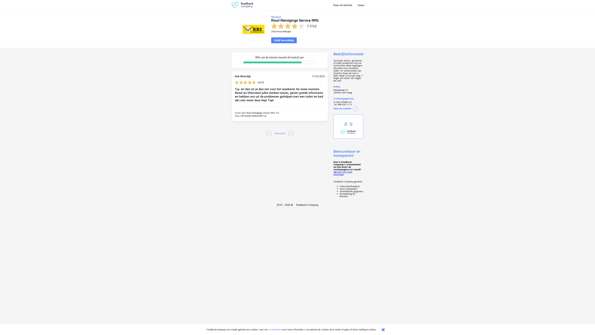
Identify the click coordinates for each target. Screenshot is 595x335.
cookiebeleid (275, 329)
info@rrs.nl (346, 102)
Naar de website (342, 5)
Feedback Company (307, 204)
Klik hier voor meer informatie (342, 173)
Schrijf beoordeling (284, 40)
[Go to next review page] (290, 133)
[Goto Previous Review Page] (269, 133)
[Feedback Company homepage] (242, 7)
